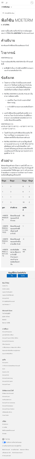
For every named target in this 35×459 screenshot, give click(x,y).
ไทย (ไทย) (7, 439)
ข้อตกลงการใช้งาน (24, 449)
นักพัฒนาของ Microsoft (8, 393)
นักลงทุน (4, 433)
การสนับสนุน (6, 7)
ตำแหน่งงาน (5, 424)
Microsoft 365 (5, 298)
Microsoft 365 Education (8, 341)
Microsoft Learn (6, 396)
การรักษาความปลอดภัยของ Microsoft (11, 365)
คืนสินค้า (4, 319)
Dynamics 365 (5, 372)
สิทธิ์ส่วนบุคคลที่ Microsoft (8, 430)
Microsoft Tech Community (8, 402)
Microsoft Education (7, 331)
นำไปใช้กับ (6, 25)
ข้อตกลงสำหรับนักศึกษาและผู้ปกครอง (11, 350)
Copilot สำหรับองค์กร (7, 292)
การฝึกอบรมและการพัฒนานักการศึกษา (11, 347)
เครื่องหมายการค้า (6, 452)
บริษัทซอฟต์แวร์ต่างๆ (7, 412)
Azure (3, 369)
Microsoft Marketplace (7, 406)
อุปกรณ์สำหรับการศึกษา (8, 335)
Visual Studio (5, 415)
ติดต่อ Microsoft (6, 449)
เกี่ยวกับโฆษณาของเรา (17, 452)
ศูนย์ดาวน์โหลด (6, 316)
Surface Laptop (5, 289)
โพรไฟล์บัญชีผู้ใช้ (6, 313)
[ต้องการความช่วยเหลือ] (6, 2)
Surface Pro (5, 285)
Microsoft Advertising (7, 378)
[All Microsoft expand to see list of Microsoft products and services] (2, 2)
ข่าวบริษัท (4, 427)
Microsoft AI (5, 362)
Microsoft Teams (6, 384)
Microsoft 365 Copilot (7, 381)
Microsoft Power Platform (8, 409)
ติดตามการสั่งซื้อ (6, 323)
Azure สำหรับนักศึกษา (7, 353)
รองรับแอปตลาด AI (6, 399)
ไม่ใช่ (23, 276)
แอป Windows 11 (6, 304)
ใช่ (12, 276)
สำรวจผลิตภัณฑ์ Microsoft (8, 301)
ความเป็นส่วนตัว (15, 449)
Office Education (6, 344)
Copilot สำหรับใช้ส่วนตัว (8, 295)
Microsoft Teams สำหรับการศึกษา (10, 338)
